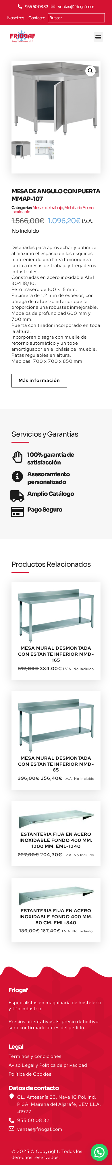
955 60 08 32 (36, 6)
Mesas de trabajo (47, 207)
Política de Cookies (30, 1074)
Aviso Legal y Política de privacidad (48, 1065)
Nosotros (15, 18)
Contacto (36, 18)
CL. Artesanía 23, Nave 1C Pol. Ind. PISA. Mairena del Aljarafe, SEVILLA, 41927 (59, 1104)
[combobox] (76, 17)
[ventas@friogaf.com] (53, 6)
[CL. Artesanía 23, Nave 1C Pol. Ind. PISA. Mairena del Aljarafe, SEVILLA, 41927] (11, 1096)
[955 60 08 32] (20, 6)
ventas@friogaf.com (76, 6)
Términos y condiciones (35, 1056)
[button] (98, 37)
